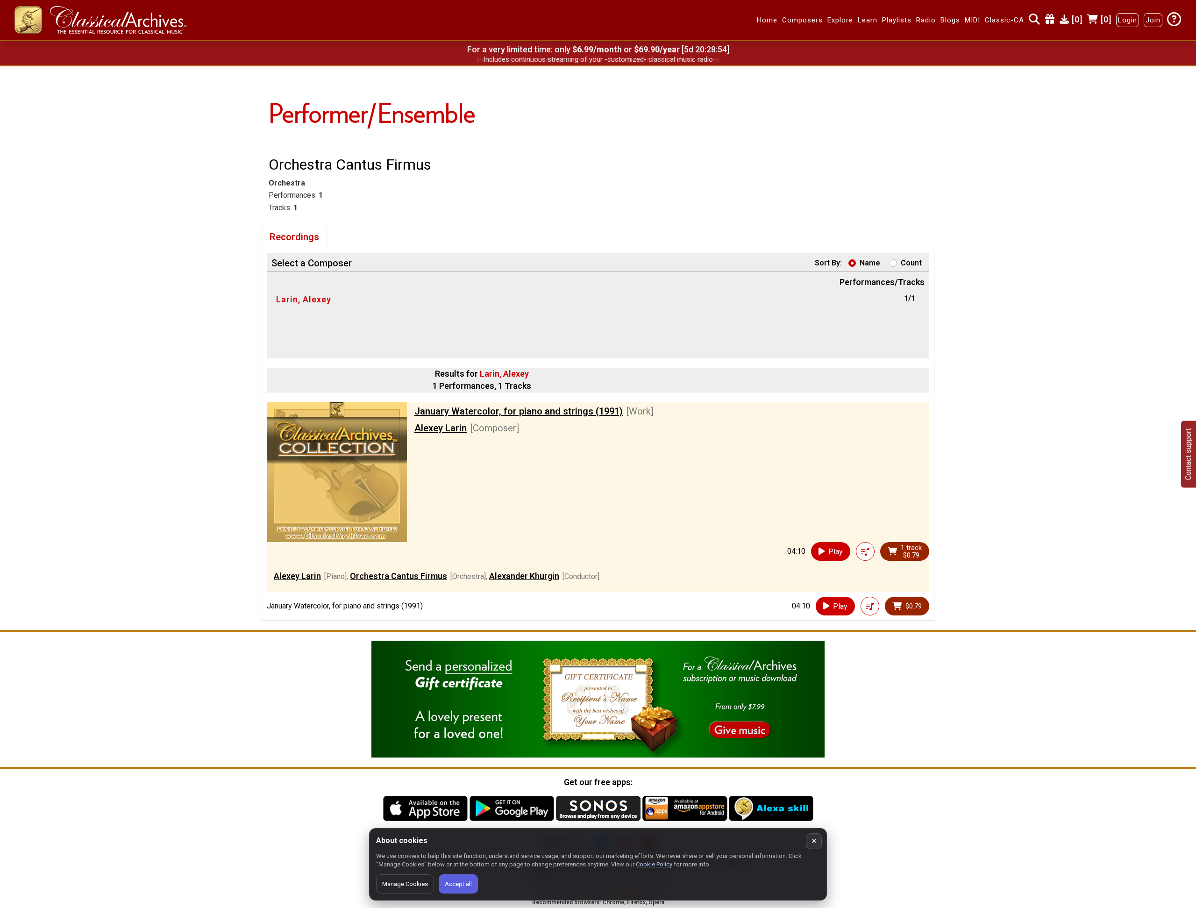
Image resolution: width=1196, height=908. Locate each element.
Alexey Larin (440, 428)
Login (1127, 20)
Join (1153, 20)
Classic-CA (1004, 20)
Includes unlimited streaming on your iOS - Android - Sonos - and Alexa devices (598, 59)
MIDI (972, 20)
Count (911, 262)
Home (767, 20)
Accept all (458, 883)
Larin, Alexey (303, 299)
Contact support (1188, 454)
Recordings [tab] (294, 237)
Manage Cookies (405, 883)
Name (870, 262)
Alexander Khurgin (524, 576)
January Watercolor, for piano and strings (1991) (518, 411)
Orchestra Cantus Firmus (398, 576)
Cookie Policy (654, 864)
